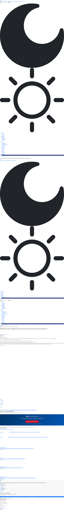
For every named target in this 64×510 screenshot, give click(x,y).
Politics (1, 327)
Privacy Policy (24, 427)
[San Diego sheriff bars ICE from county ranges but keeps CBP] (5, 463)
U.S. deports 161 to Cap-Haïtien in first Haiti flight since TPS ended (12, 458)
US (5, 447)
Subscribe (32, 496)
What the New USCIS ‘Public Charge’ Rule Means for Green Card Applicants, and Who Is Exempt (18, 477)
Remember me (2, 506)
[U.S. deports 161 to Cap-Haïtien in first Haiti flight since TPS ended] (5, 453)
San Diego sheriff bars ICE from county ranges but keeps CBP (11, 467)
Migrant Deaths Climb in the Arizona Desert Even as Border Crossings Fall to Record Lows (17, 448)
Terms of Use (9, 427)
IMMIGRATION (2, 447)
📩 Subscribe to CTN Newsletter (32, 421)
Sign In (7, 325)
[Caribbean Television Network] (12, 1)
